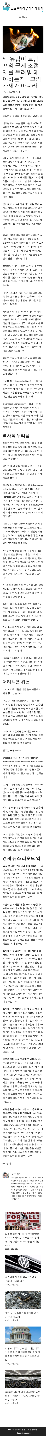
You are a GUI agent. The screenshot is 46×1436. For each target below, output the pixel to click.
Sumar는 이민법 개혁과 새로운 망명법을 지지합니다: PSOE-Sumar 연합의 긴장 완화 (23, 1396)
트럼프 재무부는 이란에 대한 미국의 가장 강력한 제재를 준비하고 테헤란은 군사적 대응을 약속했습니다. (22, 1354)
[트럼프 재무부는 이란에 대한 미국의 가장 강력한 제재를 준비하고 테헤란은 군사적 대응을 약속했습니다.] (23, 1342)
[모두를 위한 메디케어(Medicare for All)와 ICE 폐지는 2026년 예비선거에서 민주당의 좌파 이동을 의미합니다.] (23, 1228)
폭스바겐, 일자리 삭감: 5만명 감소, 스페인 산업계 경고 (22, 1279)
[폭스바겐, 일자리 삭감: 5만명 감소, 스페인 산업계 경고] (23, 1271)
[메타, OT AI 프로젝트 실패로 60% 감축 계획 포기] (23, 1307)
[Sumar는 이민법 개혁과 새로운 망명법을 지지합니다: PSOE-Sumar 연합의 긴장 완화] (23, 1386)
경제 (8, 1164)
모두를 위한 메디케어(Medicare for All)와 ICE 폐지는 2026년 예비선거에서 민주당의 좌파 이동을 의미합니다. (22, 1239)
